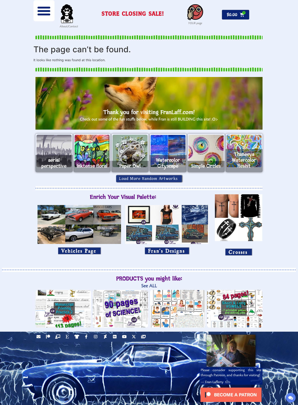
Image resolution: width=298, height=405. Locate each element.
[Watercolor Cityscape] (168, 151)
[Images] (144, 338)
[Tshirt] (78, 338)
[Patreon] (49, 338)
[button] (44, 10)
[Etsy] (68, 338)
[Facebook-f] (87, 338)
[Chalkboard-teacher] (59, 338)
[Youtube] (125, 338)
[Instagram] (97, 338)
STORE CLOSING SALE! (133, 13)
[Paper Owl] (130, 151)
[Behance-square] (116, 338)
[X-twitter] (135, 338)
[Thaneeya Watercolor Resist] (244, 151)
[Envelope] (39, 338)
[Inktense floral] (92, 151)
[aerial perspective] (54, 151)
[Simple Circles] (206, 151)
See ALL (149, 286)
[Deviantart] (106, 338)
